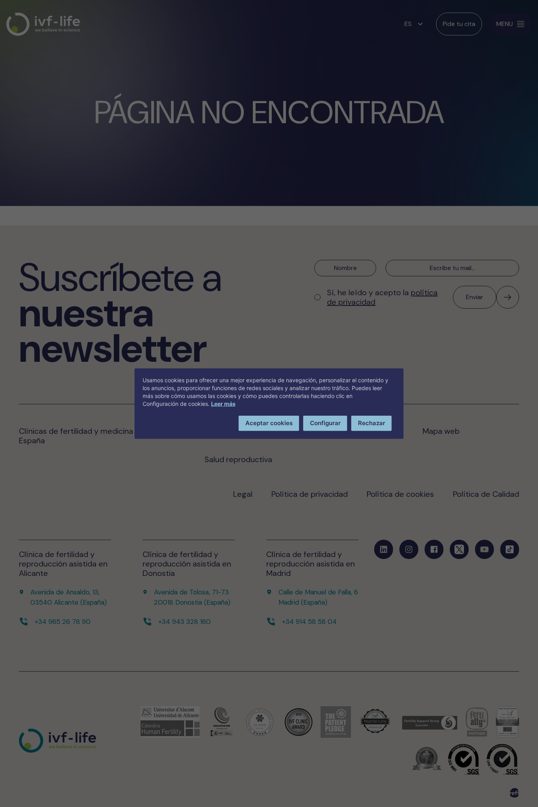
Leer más (223, 403)
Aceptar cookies (269, 423)
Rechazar (371, 423)
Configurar (325, 423)
